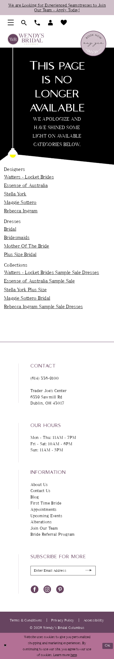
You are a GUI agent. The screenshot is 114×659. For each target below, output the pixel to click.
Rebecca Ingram (21, 210)
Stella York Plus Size (25, 289)
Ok (108, 645)
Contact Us (40, 490)
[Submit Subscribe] (89, 570)
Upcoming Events (46, 516)
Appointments (43, 509)
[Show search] (24, 23)
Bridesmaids (17, 237)
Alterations (41, 522)
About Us (39, 484)
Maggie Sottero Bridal (27, 297)
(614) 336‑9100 (44, 378)
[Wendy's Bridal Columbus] (25, 39)
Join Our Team (44, 528)
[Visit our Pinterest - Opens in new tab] (60, 588)
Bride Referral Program (52, 534)
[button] (10, 23)
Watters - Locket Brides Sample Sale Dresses (51, 272)
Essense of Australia (26, 185)
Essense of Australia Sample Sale (39, 280)
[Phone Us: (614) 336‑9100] (37, 23)
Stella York (15, 193)
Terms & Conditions (26, 620)
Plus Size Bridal (20, 254)
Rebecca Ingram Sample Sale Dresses (43, 306)
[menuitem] (10, 23)
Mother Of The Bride (26, 245)
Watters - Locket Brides (29, 176)
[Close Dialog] (5, 646)
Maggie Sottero (20, 202)
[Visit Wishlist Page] (64, 23)
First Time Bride (46, 503)
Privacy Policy (62, 620)
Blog (34, 497)
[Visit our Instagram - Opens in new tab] (47, 588)
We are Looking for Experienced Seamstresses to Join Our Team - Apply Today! (57, 7)
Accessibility (94, 620)
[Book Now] (93, 43)
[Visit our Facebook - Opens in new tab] (34, 588)
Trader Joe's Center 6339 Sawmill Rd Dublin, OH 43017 (48, 397)
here (74, 654)
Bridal (10, 228)
